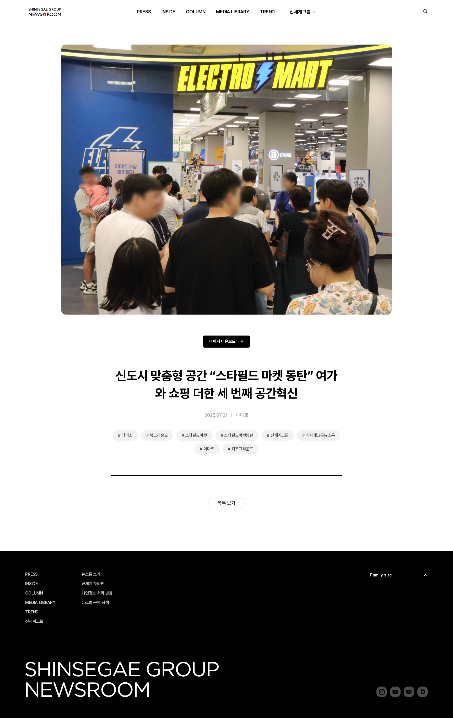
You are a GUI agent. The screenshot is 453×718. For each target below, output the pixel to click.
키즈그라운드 (242, 448)
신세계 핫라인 (93, 584)
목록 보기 (226, 503)
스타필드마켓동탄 (238, 435)
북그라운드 (159, 435)
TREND (267, 11)
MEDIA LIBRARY (232, 11)
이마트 (242, 415)
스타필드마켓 (196, 435)
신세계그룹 (300, 11)
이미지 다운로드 (222, 341)
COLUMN (196, 11)
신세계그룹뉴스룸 (320, 435)
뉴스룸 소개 (91, 574)
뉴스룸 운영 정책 (95, 603)
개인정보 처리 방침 (97, 593)
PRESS (144, 11)
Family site (381, 575)
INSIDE (168, 11)
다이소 (127, 435)
